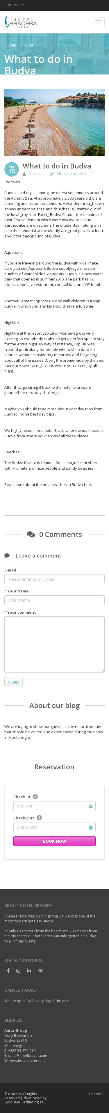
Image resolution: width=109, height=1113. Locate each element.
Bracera (14, 1093)
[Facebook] (8, 970)
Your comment (20, 612)
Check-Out (23, 818)
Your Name (16, 591)
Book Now (54, 841)
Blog (29, 44)
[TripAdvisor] (40, 970)
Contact (95, 1093)
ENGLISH (13, 5)
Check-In (21, 796)
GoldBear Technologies (23, 1102)
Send (13, 682)
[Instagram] (18, 970)
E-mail (10, 570)
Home (11, 44)
